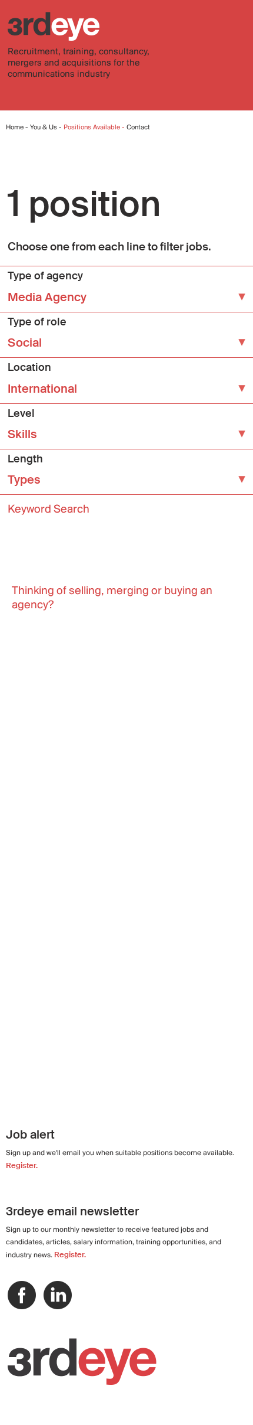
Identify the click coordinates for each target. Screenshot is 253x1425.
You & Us (43, 127)
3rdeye (53, 26)
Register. (22, 1165)
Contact (138, 127)
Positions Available (93, 127)
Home (15, 127)
